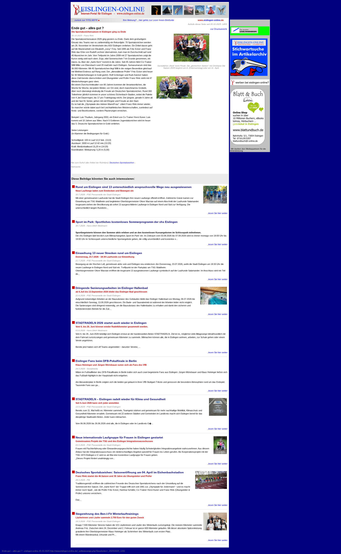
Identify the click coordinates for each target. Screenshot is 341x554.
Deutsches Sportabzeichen (122, 163)
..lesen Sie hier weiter (217, 213)
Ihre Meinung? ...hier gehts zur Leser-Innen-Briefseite (148, 20)
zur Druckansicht (218, 29)
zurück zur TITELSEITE (86, 20)
